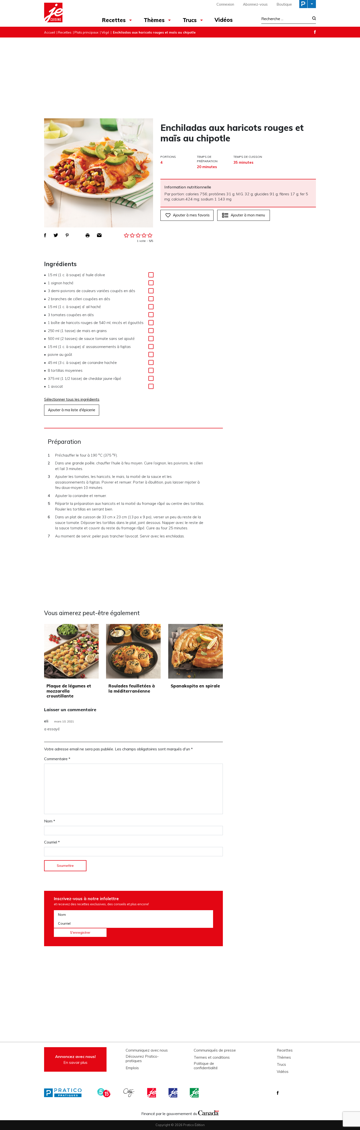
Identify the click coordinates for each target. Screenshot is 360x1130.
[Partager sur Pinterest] (67, 235)
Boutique (284, 4)
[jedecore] (173, 1093)
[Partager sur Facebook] (45, 235)
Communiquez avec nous (147, 1050)
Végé (105, 32)
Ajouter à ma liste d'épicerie (71, 410)
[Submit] (312, 19)
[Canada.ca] (208, 1112)
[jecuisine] (152, 1093)
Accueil (49, 32)
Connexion (225, 4)
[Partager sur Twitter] (55, 235)
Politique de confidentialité (206, 1065)
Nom (49, 821)
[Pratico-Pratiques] (65, 1093)
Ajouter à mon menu (248, 215)
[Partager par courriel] (99, 235)
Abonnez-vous (255, 4)
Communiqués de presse (215, 1050)
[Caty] (129, 1093)
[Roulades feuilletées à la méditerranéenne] (133, 651)
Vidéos (224, 19)
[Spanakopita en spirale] (195, 651)
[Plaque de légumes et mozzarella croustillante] (71, 651)
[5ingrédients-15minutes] (104, 1093)
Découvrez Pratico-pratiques (142, 1058)
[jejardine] (195, 1093)
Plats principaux (86, 32)
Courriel (52, 842)
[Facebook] (315, 32)
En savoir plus (75, 1059)
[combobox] (285, 18)
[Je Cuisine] (65, 13)
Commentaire (57, 758)
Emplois (132, 1068)
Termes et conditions (212, 1057)
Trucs (190, 20)
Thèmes (154, 20)
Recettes (114, 20)
